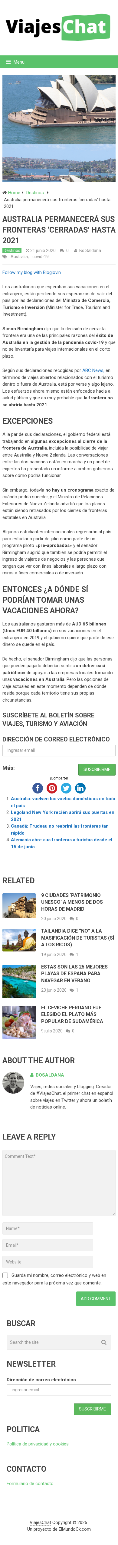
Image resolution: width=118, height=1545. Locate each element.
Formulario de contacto (30, 1483)
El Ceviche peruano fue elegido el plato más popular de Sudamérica (72, 1014)
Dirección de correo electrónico (56, 739)
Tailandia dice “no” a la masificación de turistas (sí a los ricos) (77, 938)
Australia (19, 256)
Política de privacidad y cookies (38, 1444)
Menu (19, 62)
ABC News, (93, 370)
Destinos (12, 250)
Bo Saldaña (90, 250)
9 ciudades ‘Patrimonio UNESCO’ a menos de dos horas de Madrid (72, 902)
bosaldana (50, 1075)
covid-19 (40, 256)
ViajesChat (40, 1522)
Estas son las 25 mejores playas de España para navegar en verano (74, 973)
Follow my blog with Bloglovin (31, 272)
